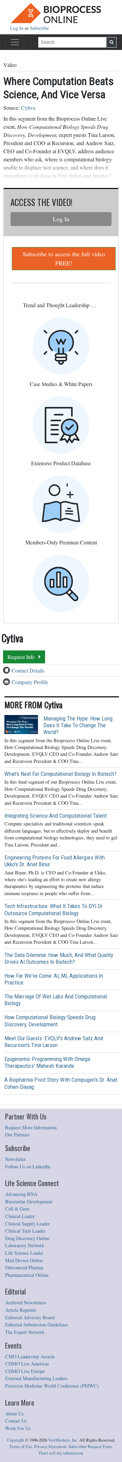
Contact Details (28, 670)
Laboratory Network (24, 1245)
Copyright (15, 1440)
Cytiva (28, 107)
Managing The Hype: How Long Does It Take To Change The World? (78, 725)
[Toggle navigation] (14, 42)
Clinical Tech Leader (25, 1231)
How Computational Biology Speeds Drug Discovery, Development (50, 1020)
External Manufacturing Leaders (36, 1378)
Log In (17, 28)
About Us (14, 1413)
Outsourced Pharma (24, 1267)
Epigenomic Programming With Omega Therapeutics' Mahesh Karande (47, 1062)
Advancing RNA (21, 1194)
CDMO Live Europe (25, 1371)
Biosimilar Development (28, 1201)
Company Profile (30, 681)
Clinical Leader (20, 1216)
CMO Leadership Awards (30, 1356)
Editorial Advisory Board (30, 1317)
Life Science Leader (24, 1253)
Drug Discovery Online (27, 1238)
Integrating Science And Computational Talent (55, 815)
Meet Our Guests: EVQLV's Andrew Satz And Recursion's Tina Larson (53, 1041)
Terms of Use (20, 1446)
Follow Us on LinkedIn (27, 1166)
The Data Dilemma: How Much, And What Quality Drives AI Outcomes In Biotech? (58, 958)
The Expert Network (24, 1332)
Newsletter (15, 1159)
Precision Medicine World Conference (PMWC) (52, 1385)
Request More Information (31, 1127)
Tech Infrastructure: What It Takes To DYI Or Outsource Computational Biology (53, 909)
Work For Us (18, 1428)
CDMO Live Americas (27, 1363)
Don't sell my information (61, 1453)
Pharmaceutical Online (26, 1275)
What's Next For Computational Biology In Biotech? (60, 773)
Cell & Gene (17, 1208)
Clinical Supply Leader (27, 1223)
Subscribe (39, 28)
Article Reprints (20, 1310)
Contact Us (16, 1420)
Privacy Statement (50, 1446)
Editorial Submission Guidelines (36, 1324)
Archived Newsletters (25, 1302)
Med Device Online (24, 1260)
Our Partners (17, 1134)
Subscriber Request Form (90, 1446)
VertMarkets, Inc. (63, 1440)
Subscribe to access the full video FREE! (64, 258)
